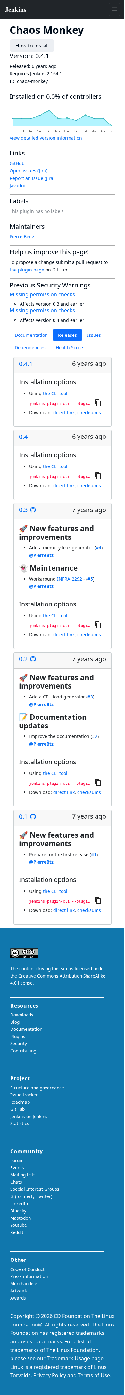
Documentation (31, 335)
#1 (93, 854)
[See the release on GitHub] (33, 510)
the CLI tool (55, 393)
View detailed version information (46, 138)
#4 (98, 548)
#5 (90, 579)
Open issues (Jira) (28, 171)
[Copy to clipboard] (98, 402)
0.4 (23, 437)
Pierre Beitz (22, 237)
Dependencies (30, 347)
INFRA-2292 (69, 579)
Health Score (69, 347)
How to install (32, 45)
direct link (64, 412)
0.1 (23, 816)
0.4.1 (26, 364)
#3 (90, 697)
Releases (67, 335)
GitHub (17, 163)
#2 (94, 736)
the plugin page (27, 270)
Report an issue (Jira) (32, 178)
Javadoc (18, 186)
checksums (89, 412)
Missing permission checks (42, 294)
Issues (94, 335)
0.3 (23, 510)
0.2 (23, 659)
